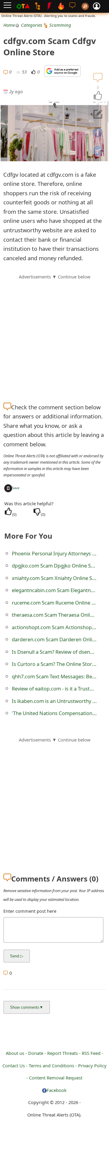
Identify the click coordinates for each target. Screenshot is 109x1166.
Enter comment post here (29, 911)
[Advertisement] (54, 335)
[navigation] (98, 96)
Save (15, 488)
